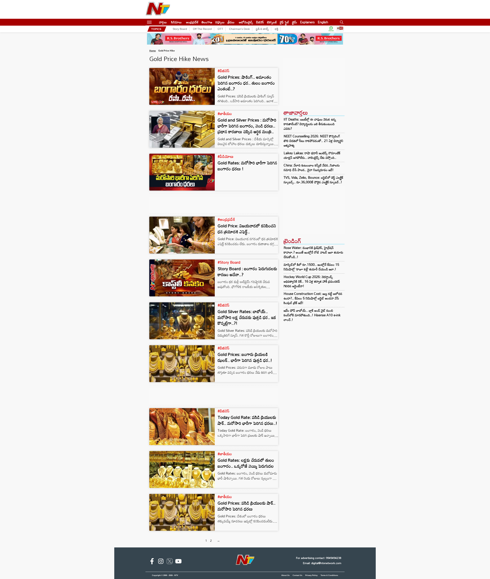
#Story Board (229, 262)
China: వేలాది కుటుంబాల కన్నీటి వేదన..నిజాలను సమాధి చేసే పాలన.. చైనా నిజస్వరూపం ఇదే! (312, 167)
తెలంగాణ (207, 22)
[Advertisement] (314, 82)
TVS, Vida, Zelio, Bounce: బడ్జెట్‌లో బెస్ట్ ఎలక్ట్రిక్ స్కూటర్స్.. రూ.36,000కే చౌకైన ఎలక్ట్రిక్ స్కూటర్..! (313, 179)
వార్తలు (163, 22)
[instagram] (161, 562)
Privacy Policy (311, 575)
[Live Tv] (340, 29)
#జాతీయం (225, 113)
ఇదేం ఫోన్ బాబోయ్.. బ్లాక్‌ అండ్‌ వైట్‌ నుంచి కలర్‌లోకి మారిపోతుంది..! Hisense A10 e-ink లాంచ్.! (312, 315)
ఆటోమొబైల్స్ (246, 22)
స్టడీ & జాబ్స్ (262, 28)
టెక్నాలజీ (272, 22)
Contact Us (297, 575)
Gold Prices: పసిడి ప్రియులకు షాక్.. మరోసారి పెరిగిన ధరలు (246, 506)
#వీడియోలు (226, 156)
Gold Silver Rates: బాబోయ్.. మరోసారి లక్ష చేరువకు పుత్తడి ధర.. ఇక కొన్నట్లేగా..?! (247, 317)
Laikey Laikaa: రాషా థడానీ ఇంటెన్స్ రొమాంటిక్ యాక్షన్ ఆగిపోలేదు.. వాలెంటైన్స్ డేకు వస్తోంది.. (312, 155)
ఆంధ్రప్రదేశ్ (192, 22)
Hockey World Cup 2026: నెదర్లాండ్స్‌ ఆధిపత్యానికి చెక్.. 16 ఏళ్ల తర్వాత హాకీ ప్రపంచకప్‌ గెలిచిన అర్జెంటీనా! (312, 281)
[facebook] (152, 562)
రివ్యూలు (220, 22)
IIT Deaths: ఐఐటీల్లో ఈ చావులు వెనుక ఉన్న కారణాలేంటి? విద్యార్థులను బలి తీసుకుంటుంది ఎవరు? (310, 124)
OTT (220, 28)
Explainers (307, 22)
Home (152, 50)
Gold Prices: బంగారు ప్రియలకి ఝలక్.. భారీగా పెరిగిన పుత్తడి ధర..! (245, 357)
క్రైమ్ (294, 22)
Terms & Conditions (329, 575)
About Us (285, 575)
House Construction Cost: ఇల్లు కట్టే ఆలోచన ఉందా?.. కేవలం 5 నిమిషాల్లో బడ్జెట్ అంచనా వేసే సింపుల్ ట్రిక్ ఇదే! (313, 298)
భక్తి (276, 28)
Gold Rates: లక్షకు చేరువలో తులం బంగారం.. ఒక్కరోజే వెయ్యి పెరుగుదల (246, 463)
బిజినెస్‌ (260, 22)
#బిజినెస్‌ (223, 70)
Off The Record (202, 28)
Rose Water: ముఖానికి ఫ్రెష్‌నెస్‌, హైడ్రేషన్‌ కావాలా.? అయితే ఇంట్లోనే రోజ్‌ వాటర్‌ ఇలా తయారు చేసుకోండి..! (313, 252)
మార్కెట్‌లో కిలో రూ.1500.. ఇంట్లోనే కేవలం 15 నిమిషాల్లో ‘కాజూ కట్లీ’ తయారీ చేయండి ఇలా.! (311, 266)
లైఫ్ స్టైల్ (284, 22)
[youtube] (178, 562)
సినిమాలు (176, 22)
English (323, 22)
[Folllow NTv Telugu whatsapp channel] (331, 29)
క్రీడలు (231, 22)
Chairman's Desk (239, 28)
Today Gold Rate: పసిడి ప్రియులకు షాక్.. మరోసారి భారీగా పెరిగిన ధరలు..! (247, 420)
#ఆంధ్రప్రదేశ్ (226, 219)
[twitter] (170, 562)
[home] (155, 22)
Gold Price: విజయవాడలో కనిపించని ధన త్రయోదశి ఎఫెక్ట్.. (247, 229)
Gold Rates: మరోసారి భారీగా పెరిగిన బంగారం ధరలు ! (247, 166)
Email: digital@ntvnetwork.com (322, 563)
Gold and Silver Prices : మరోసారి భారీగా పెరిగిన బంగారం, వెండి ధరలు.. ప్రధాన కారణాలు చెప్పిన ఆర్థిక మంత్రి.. (247, 126)
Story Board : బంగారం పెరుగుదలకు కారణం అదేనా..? (247, 271)
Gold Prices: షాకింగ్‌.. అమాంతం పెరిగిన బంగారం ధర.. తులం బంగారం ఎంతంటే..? (246, 83)
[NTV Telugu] (157, 9)
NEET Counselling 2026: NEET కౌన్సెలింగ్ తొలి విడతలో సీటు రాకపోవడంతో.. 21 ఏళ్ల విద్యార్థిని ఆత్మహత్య (313, 141)
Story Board (180, 28)
